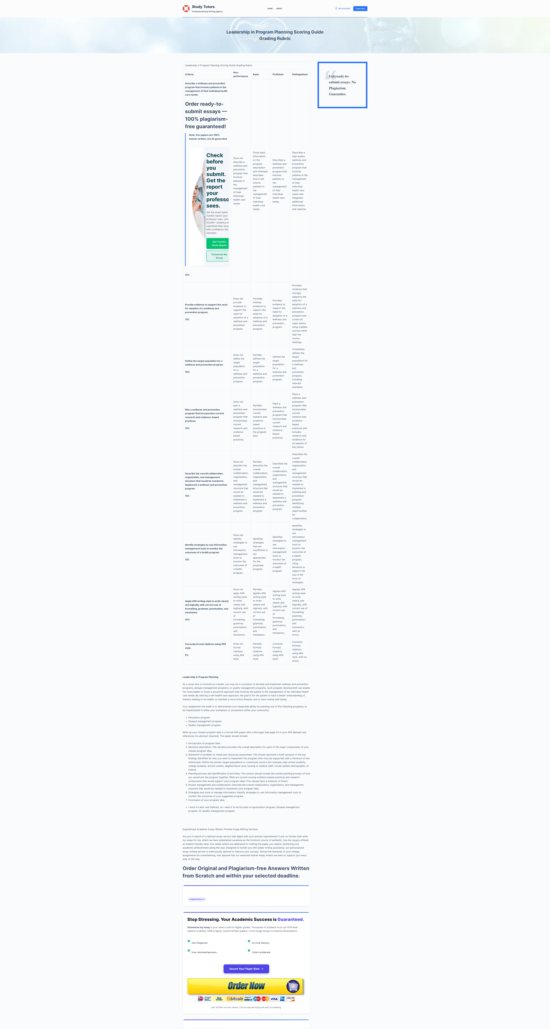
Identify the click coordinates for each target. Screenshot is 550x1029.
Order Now (360, 8)
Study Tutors (203, 7)
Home (270, 8)
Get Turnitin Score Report (219, 243)
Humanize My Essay (219, 256)
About (279, 8)
